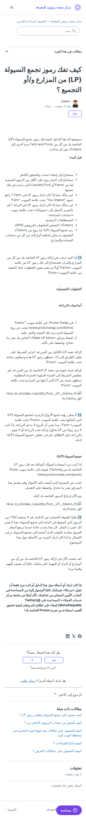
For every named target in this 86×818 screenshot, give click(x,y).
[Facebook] (80, 636)
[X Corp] (74, 636)
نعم (54, 660)
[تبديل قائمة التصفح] (11, 7)
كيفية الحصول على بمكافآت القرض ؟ (57, 751)
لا (32, 660)
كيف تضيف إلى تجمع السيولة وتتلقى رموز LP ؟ (51, 715)
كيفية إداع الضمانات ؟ (67, 743)
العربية (11, 809)
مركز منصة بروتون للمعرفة (66, 21)
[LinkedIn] (68, 636)
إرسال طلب (28, 681)
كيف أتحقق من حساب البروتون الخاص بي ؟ (53, 723)
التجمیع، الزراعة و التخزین (31, 21)
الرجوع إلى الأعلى (69, 695)
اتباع (75, 113)
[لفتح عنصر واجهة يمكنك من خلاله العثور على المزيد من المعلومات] (69, 810)
